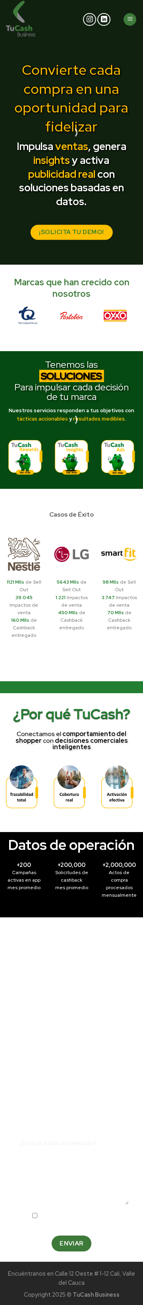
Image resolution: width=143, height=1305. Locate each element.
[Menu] (130, 19)
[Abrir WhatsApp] (123, 1285)
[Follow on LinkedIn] (103, 19)
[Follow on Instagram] (89, 19)
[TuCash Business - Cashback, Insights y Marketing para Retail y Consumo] (31, 19)
